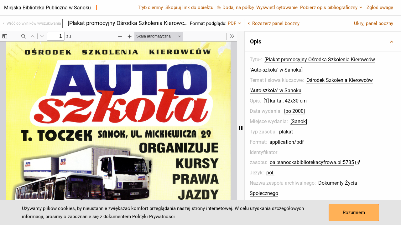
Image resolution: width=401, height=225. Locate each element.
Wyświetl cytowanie (277, 7)
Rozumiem (354, 212)
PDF (232, 23)
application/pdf (286, 142)
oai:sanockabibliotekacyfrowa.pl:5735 (312, 162)
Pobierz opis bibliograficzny (328, 7)
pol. (270, 173)
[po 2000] (294, 111)
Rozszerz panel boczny (275, 23)
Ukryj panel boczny (373, 23)
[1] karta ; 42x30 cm (285, 101)
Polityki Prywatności (153, 216)
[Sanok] (298, 121)
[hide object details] (240, 128)
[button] (323, 42)
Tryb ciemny (150, 7)
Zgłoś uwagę (380, 7)
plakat (286, 132)
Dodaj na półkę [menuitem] (238, 7)
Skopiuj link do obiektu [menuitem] (189, 7)
